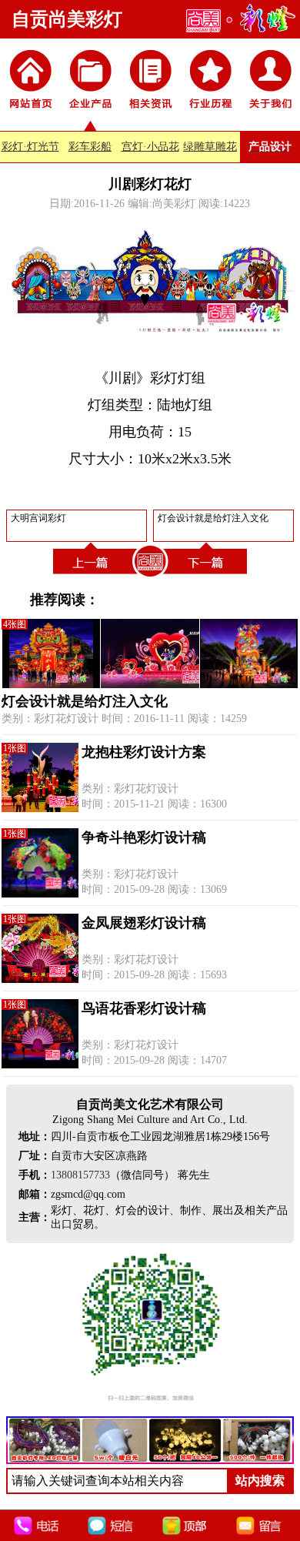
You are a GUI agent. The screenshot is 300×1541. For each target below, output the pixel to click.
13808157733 (80, 1175)
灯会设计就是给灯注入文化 (85, 701)
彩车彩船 (90, 146)
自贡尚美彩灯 (67, 19)
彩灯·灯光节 (30, 146)
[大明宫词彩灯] (92, 577)
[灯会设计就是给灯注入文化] (207, 577)
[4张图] (150, 684)
